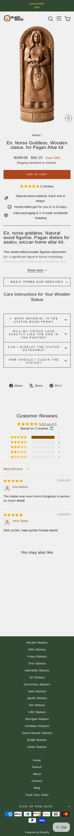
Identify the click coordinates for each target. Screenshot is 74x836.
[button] (30, 186)
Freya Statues (37, 656)
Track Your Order (37, 794)
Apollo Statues (37, 698)
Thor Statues (37, 663)
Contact (37, 780)
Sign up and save (36, 806)
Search (37, 767)
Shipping (22, 162)
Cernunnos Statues (37, 684)
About (37, 774)
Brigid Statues (36, 739)
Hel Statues (37, 705)
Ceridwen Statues (37, 726)
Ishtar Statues (36, 746)
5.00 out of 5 (48, 424)
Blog (37, 787)
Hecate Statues (37, 642)
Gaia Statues (37, 691)
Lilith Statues (37, 712)
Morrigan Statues (37, 719)
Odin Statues (37, 649)
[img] (13, 481)
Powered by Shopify (37, 832)
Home (36, 135)
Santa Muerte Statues (37, 733)
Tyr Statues (37, 677)
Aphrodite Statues (37, 670)
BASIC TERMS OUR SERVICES (37, 281)
